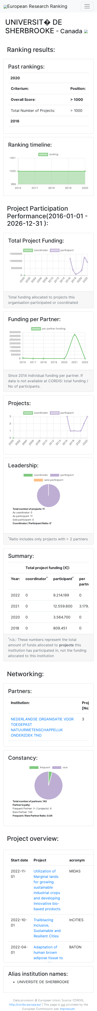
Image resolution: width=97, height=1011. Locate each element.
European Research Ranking (37, 6)
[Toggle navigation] (87, 6)
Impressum (67, 1009)
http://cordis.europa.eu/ (25, 1004)
